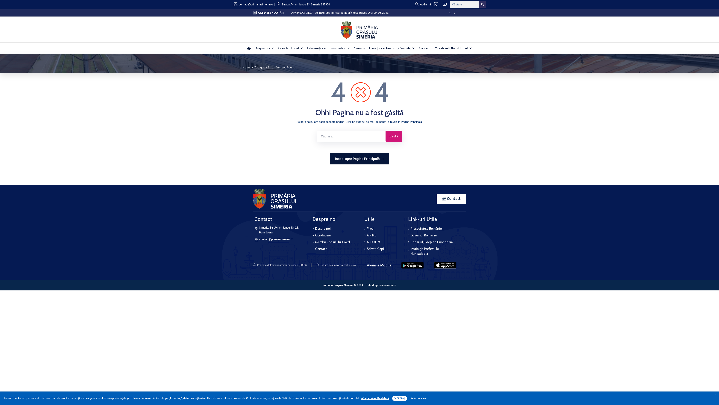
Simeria (359, 48)
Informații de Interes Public (326, 48)
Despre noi (262, 48)
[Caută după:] (351, 136)
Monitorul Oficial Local (451, 48)
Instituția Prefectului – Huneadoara (426, 251)
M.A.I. (370, 228)
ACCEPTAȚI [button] (400, 398)
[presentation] (450, 13)
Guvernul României (424, 235)
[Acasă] (249, 48)
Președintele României (426, 228)
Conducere (323, 235)
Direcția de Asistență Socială (390, 48)
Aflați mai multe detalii (375, 398)
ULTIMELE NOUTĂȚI (271, 12)
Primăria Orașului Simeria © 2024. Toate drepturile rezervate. (360, 285)
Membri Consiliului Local (332, 242)
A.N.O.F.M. (374, 242)
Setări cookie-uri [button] (418, 398)
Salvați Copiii (376, 249)
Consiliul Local (288, 48)
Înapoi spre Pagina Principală (357, 159)
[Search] (482, 4)
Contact (425, 48)
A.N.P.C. (372, 235)
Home (246, 67)
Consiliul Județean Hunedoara (432, 242)
